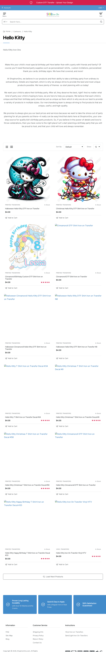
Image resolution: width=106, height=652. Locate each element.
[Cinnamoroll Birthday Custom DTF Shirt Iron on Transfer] (27, 247)
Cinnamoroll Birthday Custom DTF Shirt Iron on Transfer (24, 277)
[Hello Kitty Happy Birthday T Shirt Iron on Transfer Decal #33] (27, 523)
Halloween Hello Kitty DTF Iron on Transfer (22, 208)
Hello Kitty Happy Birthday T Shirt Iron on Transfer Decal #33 (27, 554)
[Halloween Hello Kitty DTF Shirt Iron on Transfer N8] (78, 317)
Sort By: (59, 147)
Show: (89, 147)
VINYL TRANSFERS (62, 549)
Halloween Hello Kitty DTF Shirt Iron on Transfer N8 (76, 347)
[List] (11, 147)
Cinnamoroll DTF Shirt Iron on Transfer (71, 276)
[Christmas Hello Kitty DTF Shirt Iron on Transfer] (78, 179)
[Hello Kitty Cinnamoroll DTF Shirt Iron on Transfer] (78, 455)
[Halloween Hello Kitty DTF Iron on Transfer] (27, 179)
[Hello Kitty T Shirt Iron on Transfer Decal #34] (27, 387)
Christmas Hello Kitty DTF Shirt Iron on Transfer (75, 208)
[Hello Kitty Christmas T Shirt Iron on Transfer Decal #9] (78, 387)
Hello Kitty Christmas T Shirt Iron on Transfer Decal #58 (27, 485)
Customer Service (40, 625)
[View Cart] (100, 14)
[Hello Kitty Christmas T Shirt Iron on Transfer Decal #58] (27, 455)
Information (10, 625)
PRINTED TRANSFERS (12, 205)
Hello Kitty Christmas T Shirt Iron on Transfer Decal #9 (77, 417)
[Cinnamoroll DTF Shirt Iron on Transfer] (78, 247)
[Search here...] (101, 21)
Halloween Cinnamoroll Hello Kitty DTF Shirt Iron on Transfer (25, 348)
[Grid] (7, 147)
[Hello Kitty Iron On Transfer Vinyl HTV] (78, 523)
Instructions (70, 625)
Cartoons (17, 31)
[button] (11, 218)
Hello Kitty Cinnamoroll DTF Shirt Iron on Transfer (76, 485)
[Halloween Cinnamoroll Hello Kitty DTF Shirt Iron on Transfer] (27, 317)
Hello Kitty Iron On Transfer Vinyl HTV (71, 553)
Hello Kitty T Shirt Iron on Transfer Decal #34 (23, 417)
